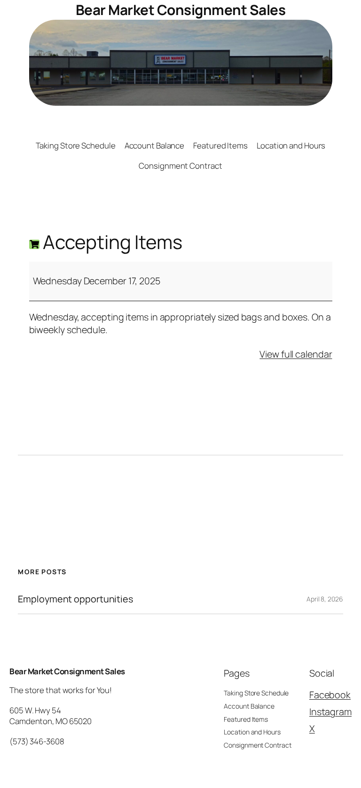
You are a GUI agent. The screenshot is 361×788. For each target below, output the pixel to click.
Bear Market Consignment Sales (181, 9)
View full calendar (295, 354)
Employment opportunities (75, 599)
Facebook (330, 694)
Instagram (330, 711)
